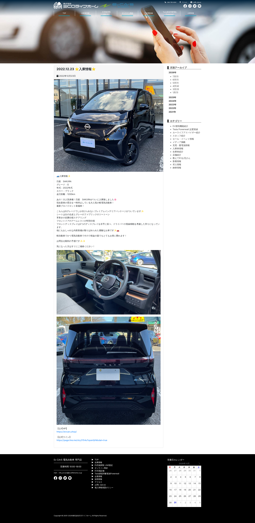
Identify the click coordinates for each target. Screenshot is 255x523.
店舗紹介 (177, 155)
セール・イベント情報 (183, 139)
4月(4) (176, 86)
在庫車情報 (85, 13)
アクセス (184, 2)
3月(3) (176, 89)
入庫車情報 (178, 148)
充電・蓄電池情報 (181, 145)
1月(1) (175, 92)
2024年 (172, 101)
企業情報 (191, 13)
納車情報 (177, 167)
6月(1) (176, 79)
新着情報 (177, 161)
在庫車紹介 (178, 151)
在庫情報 (98, 462)
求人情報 (177, 164)
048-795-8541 (171, 2)
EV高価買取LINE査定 (106, 13)
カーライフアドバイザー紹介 (186, 132)
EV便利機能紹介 (180, 126)
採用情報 (98, 479)
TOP (64, 13)
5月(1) (176, 82)
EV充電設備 (148, 13)
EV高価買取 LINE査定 (104, 465)
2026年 (172, 72)
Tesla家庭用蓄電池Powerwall (169, 13)
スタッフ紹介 (179, 135)
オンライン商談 (127, 13)
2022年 (172, 108)
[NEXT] (198, 463)
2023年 (172, 104)
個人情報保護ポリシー (104, 487)
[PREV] (169, 463)
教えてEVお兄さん (181, 158)
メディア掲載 (179, 142)
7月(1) (175, 76)
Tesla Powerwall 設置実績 (185, 129)
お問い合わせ (197, 2)
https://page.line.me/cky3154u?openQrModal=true (82, 440)
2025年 (172, 97)
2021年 (172, 112)
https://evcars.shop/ (67, 431)
